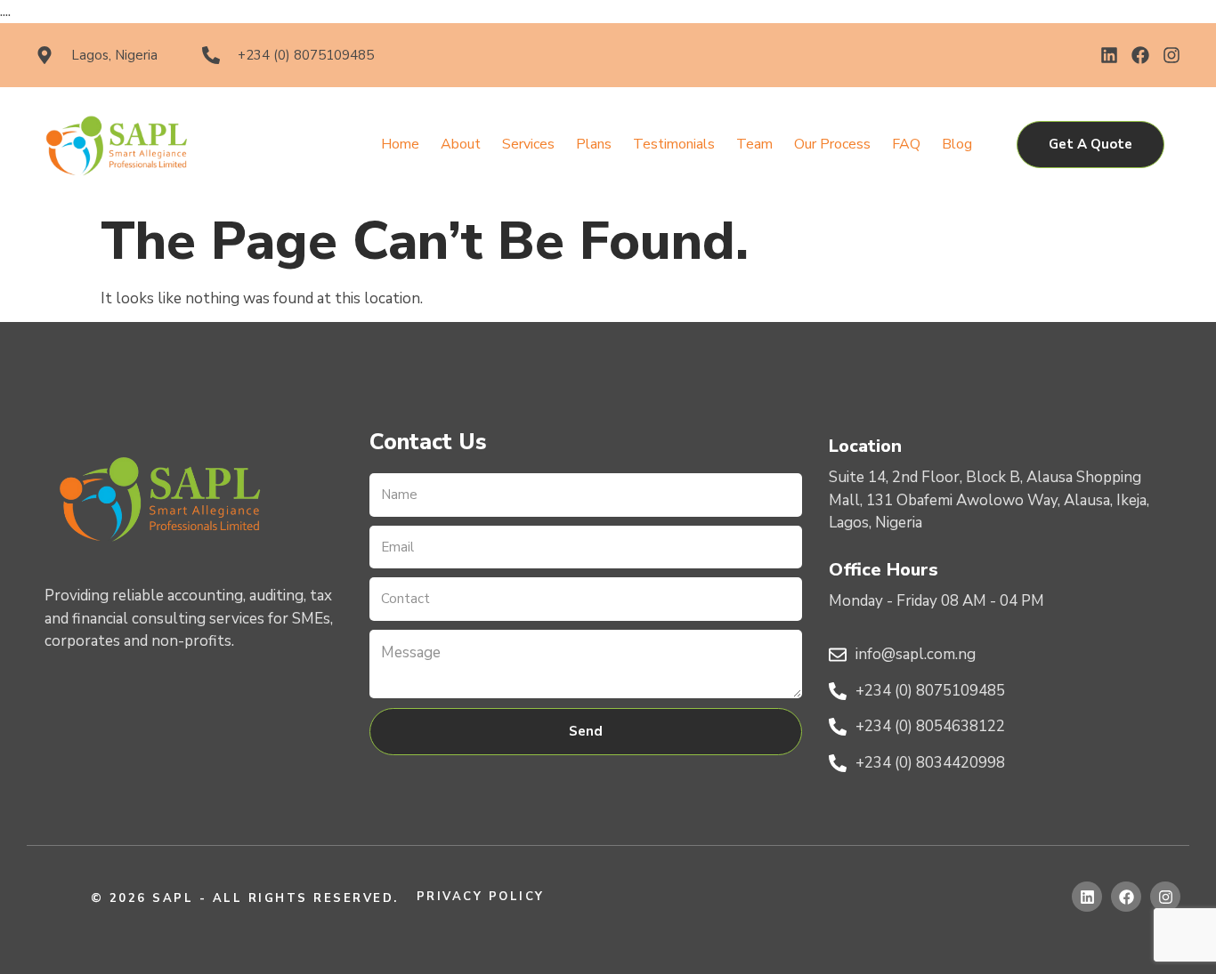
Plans (594, 144)
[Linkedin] (1109, 55)
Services (528, 144)
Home (400, 144)
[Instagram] (1171, 55)
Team (754, 144)
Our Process (832, 144)
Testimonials (674, 144)
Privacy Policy (481, 897)
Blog (957, 144)
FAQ (906, 144)
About (461, 144)
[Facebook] (1140, 55)
